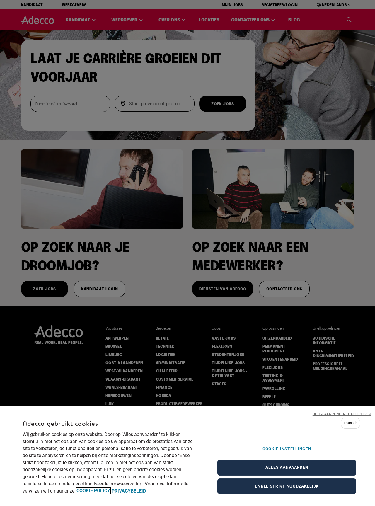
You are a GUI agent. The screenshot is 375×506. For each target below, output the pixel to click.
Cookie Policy (93, 490)
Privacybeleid (129, 490)
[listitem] (350, 423)
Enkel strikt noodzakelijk (287, 485)
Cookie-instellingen (286, 449)
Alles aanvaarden (286, 467)
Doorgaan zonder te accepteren (342, 414)
